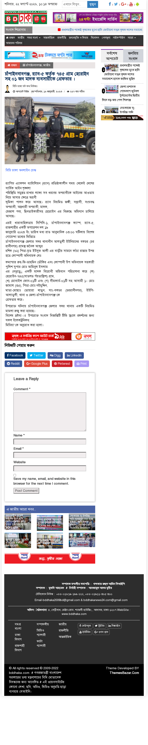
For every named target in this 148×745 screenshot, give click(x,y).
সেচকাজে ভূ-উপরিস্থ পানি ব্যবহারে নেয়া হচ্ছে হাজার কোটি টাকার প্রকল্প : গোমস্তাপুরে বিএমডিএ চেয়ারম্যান (81, 521)
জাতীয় (21, 37)
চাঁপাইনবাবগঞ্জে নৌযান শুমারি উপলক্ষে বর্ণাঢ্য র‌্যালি (81, 541)
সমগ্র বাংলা (33, 37)
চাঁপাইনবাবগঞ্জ (34, 65)
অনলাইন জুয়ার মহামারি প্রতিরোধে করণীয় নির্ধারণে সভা (17, 542)
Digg (57, 355)
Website (19, 462)
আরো (131, 37)
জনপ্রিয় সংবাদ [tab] (133, 56)
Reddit (15, 364)
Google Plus (39, 364)
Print (83, 364)
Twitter (38, 355)
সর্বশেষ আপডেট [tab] (112, 56)
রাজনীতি (61, 37)
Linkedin (76, 355)
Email (18, 449)
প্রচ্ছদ (11, 37)
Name (19, 435)
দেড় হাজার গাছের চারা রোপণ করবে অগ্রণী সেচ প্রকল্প (49, 543)
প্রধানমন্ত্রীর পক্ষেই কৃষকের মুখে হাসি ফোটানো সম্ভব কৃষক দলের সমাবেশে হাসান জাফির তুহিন (16, 521)
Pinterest (63, 364)
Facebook (16, 355)
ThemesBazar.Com (124, 673)
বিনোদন (95, 37)
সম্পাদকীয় (43, 624)
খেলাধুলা (106, 37)
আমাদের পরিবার (14, 43)
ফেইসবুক (86, 625)
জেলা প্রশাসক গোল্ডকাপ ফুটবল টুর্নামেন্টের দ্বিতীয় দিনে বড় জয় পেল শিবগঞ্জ (49, 524)
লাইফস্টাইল (119, 37)
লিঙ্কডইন (115, 625)
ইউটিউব (86, 632)
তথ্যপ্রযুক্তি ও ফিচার (78, 37)
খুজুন (92, 4)
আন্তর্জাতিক (49, 37)
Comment (21, 389)
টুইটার (101, 625)
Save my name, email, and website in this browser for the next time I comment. (44, 481)
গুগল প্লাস (103, 632)
